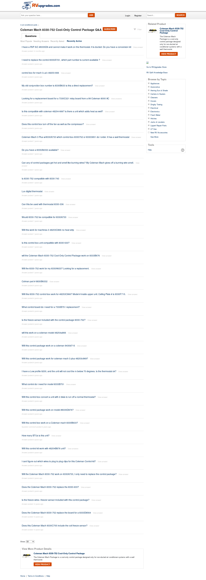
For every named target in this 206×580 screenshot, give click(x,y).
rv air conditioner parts (28, 25)
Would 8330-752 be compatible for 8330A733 (44, 217)
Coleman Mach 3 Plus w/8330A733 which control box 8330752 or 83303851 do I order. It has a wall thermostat (75, 136)
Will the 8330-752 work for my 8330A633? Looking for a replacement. (55, 268)
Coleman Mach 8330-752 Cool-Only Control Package (59, 553)
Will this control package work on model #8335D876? (48, 409)
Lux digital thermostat (32, 191)
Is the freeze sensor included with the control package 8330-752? (53, 319)
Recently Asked (57, 41)
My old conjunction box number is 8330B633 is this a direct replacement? (57, 85)
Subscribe (109, 29)
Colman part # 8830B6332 (35, 281)
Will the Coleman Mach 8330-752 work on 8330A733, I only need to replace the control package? (69, 474)
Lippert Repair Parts (159, 126)
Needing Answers (41, 41)
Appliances (155, 83)
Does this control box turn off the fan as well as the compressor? (53, 124)
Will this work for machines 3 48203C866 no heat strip (48, 229)
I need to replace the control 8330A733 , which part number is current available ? (61, 59)
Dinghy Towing (156, 104)
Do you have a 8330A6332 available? (40, 149)
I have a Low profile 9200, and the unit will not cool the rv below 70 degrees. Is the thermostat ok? (69, 371)
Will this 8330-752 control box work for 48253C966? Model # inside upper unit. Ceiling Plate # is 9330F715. (74, 294)
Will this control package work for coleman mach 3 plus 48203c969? (55, 358)
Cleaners (154, 97)
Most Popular (26, 41)
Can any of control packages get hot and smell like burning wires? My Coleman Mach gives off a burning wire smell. (78, 162)
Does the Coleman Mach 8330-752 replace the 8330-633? (50, 486)
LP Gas (154, 129)
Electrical (154, 108)
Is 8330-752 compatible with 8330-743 (40, 178)
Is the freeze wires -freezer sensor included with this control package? (55, 499)
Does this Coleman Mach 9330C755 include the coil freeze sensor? (54, 525)
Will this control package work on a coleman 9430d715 (48, 345)
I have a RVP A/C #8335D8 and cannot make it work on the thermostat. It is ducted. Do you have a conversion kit (76, 46)
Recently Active (74, 41)
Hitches (154, 119)
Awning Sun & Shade (159, 90)
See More (154, 136)
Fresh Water (155, 115)
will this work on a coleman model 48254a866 (44, 332)
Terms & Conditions (36, 576)
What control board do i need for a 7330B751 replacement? (51, 306)
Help (150, 149)
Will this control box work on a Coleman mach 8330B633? (50, 422)
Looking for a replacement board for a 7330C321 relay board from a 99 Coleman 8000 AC (65, 98)
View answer (138, 47)
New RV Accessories (159, 133)
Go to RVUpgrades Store (156, 67)
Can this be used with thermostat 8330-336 (43, 204)
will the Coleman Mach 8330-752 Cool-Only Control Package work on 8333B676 (61, 255)
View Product (42, 564)
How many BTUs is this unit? (35, 435)
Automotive (155, 87)
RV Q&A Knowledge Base (156, 72)
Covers (153, 101)
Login (127, 15)
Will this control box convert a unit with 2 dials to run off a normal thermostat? (59, 396)
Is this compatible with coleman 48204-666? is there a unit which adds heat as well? (62, 111)
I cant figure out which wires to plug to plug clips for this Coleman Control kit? (59, 461)
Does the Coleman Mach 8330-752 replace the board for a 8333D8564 (56, 512)
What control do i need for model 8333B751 (43, 384)
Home (22, 576)
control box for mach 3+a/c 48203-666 (40, 72)
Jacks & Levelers (158, 122)
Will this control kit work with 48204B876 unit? (44, 448)
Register (138, 15)
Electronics (155, 111)
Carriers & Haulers (158, 94)
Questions (30, 36)
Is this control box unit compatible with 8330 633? (46, 242)
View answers (116, 98)
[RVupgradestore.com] (41, 5)
